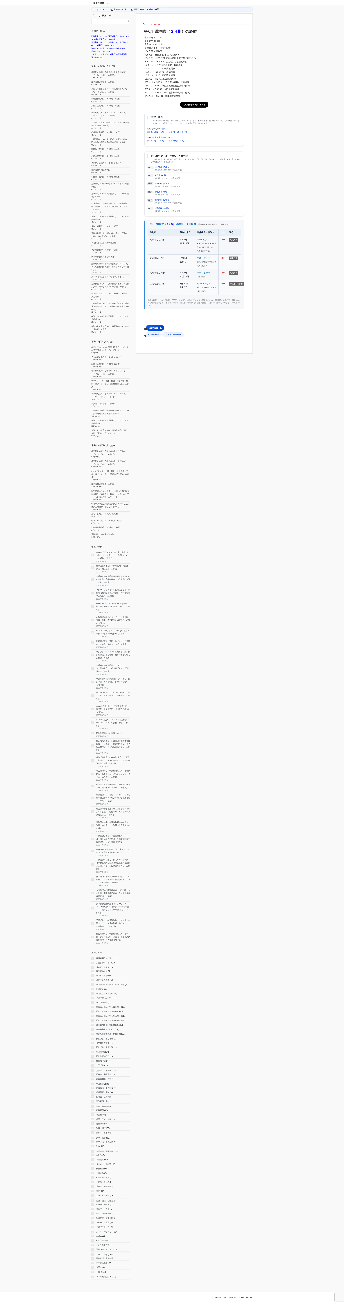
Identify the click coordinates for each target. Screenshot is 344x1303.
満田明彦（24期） (162, 183)
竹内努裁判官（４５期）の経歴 (104, 250)
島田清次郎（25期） (180, 132)
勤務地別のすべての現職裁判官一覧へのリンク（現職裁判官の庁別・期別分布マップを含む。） (110, 267)
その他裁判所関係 (103, 1277)
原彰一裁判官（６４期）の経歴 (104, 226)
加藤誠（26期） (179, 141)
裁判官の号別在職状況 (100, 170)
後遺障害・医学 (102, 1092)
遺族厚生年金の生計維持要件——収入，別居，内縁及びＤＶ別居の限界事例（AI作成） (113, 825)
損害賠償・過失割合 (104, 1088)
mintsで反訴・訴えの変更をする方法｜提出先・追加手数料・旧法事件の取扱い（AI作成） (113, 709)
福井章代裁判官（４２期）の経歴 (105, 132)
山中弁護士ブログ (102, 3)
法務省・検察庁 (102, 1222)
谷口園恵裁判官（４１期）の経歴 (105, 156)
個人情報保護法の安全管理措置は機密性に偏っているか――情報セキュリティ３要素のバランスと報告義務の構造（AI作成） (113, 745)
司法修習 (100, 1052)
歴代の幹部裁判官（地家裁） (108, 1016)
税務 (98, 1191)
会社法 (99, 1155)
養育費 (99, 1115)
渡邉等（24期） (161, 175)
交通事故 (100, 1084)
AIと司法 (100, 1240)
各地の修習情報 (102, 1043)
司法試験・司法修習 (104, 1039)
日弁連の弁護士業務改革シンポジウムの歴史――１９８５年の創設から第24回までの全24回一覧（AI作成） (113, 879)
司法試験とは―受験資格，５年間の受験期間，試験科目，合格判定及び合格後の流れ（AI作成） (109, 206)
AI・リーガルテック (104, 1232)
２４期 (149, 9)
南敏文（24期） (161, 192)
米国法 (99, 1267)
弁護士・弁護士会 (103, 1070)
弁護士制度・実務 (103, 1079)
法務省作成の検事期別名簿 (102, 257)
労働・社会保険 (102, 1195)
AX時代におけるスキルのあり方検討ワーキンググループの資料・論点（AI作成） (112, 723)
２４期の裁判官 (153, 334)
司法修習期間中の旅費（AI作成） (110, 733)
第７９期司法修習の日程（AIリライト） (108, 277)
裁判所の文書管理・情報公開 (108, 1034)
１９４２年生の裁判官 (173, 334)
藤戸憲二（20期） (158, 141)
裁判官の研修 (102, 971)
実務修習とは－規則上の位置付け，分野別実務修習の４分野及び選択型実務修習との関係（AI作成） (113, 798)
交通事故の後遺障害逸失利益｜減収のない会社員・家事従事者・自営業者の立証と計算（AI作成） (113, 579)
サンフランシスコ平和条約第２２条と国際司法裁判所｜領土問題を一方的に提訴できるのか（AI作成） (113, 593)
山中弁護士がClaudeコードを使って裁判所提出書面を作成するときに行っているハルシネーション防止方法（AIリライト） (110, 494)
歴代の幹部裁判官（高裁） (107, 1011)
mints (98, 1236)
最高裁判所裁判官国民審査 (107, 1025)
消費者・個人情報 (103, 1186)
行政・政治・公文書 (104, 1201)
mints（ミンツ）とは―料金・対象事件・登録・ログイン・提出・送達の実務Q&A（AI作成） (110, 384)
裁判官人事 (101, 975)
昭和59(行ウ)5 (204, 283)
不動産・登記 (102, 1182)
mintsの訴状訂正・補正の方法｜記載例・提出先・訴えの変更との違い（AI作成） (113, 606)
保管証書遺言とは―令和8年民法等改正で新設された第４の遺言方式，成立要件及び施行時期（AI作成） (113, 760)
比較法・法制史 (102, 1204)
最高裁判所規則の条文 (105, 1029)
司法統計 (100, 989)
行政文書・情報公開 (104, 1218)
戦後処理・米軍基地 (104, 1258)
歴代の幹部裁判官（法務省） (108, 1020)
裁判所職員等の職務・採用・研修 (110, 984)
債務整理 (100, 1168)
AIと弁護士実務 (102, 1245)
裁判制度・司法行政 (104, 993)
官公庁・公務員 (102, 1209)
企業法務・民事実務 (104, 1151)
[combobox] (108, 21)
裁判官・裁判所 (102, 967)
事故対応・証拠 (102, 1101)
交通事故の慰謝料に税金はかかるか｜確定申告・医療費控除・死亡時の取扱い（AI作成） (113, 682)
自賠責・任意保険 (103, 1097)
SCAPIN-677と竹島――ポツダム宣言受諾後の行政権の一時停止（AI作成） (113, 632)
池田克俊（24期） (158, 132)
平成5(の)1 (202, 239)
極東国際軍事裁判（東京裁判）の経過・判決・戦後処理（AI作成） (113, 567)
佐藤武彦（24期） (162, 208)
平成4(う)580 (203, 273)
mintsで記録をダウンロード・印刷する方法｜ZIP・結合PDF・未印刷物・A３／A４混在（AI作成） (112, 555)
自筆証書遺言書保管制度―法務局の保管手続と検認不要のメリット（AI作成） (113, 785)
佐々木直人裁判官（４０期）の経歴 (106, 357)
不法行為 (100, 1173)
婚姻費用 (100, 1110)
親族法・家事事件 (103, 1133)
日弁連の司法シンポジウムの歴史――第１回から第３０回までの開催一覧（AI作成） (113, 695)
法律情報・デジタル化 (105, 1249)
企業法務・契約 (102, 1177)
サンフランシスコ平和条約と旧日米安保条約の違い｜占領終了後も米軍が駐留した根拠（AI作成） (113, 655)
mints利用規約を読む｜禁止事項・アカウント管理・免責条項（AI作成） (112, 850)
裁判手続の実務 (102, 980)
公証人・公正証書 (103, 1164)
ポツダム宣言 (102, 1263)
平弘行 (174, 300)
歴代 (163, 129)
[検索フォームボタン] (128, 21)
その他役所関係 (102, 1227)
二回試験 (100, 1065)
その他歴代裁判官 (103, 998)
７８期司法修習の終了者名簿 (103, 243)
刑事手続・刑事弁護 (104, 1142)
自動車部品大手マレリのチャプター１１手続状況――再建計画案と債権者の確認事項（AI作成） (110, 306)
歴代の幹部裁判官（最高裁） (108, 1007)
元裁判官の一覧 (155, 328)
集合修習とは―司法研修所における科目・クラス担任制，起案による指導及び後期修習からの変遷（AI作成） (113, 937)
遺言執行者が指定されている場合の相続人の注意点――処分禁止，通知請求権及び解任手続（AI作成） (113, 812)
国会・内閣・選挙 (103, 1213)
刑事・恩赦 (101, 1138)
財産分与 (100, 1124)
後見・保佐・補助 (103, 1119)
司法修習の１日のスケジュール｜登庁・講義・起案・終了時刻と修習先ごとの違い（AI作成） (113, 620)
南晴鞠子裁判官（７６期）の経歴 (105, 149)
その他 (99, 1272)
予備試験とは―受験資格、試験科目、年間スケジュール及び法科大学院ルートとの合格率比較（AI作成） (113, 923)
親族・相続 (101, 1106)
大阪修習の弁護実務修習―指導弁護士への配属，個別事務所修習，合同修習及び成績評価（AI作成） (113, 893)
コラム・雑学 (102, 1255)
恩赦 (98, 1146)
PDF (223, 239)
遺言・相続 (101, 1128)
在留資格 (100, 1159)
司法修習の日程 (102, 1056)
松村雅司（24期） (162, 200)
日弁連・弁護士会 (103, 1074)
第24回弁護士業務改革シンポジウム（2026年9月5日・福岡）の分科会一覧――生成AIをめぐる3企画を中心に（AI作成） (112, 908)
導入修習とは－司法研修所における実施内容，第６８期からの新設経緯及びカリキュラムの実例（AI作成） (113, 774)
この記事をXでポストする (194, 105)
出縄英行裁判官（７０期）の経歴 (105, 99)
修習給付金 (101, 1061)
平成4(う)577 (203, 258)
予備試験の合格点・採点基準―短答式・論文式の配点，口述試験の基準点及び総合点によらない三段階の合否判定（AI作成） (113, 864)
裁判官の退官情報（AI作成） (103, 82)
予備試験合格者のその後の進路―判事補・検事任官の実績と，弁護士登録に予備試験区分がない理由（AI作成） (113, 839)
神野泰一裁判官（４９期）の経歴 (105, 177)
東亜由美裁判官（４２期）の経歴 (105, 106)
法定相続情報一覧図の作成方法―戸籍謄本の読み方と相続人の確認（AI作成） (113, 642)
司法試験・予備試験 (104, 1047)
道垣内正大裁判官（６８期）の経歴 (106, 163)
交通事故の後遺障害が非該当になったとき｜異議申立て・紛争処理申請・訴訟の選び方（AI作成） (113, 668)
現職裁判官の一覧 (103, 958)
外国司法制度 (102, 1002)
